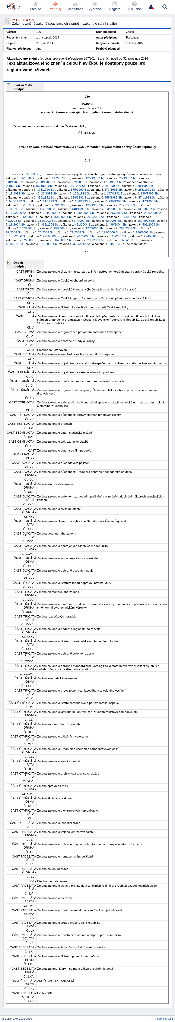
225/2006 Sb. (52, 236)
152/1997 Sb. (15, 209)
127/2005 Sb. (95, 228)
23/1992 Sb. (49, 193)
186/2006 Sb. (145, 232)
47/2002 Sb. (14, 220)
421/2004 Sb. (84, 224)
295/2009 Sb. (96, 240)
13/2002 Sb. (129, 217)
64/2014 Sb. (117, 244)
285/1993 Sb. (118, 201)
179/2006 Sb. (111, 232)
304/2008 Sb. (63, 240)
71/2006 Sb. (78, 232)
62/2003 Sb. (113, 220)
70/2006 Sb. (46, 232)
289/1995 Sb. (61, 205)
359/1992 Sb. (114, 197)
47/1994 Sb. (150, 201)
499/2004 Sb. (118, 224)
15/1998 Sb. (48, 209)
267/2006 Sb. (86, 236)
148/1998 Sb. (81, 209)
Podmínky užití (164, 1018)
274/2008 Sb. (153, 236)
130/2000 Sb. (146, 209)
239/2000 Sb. (86, 212)
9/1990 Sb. (13, 185)
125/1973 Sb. (95, 178)
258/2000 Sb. (153, 212)
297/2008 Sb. (29, 240)
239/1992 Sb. (150, 193)
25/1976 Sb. (127, 178)
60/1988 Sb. (47, 182)
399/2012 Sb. (82, 244)
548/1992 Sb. (18, 201)
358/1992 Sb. (80, 197)
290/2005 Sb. (128, 228)
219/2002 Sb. (47, 220)
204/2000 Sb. (52, 212)
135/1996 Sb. (95, 205)
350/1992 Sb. (46, 197)
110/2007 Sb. (119, 236)
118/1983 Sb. (15, 182)
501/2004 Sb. (151, 224)
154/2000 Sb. (18, 212)
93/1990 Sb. (44, 185)
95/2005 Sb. (62, 228)
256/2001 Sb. (96, 217)
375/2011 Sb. (130, 240)
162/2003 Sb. (146, 220)
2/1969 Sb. (32, 174)
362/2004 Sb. (50, 224)
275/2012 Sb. (48, 244)
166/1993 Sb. (84, 201)
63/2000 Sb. (113, 209)
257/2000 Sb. (119, 212)
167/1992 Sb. (116, 193)
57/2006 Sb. (14, 232)
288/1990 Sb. (145, 185)
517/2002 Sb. (81, 220)
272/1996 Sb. (128, 205)
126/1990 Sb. (77, 185)
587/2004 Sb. (29, 228)
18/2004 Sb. (17, 224)
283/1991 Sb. (147, 189)
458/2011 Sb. (15, 244)
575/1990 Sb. (80, 189)
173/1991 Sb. (114, 189)
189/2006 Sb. (18, 236)
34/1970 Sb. (28, 178)
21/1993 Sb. (51, 201)
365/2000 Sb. (29, 217)
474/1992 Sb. (147, 197)
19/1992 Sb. (17, 193)
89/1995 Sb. (28, 205)
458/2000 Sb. (63, 217)
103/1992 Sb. (82, 193)
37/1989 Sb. (79, 182)
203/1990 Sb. (111, 185)
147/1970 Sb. (61, 178)
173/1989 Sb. (113, 182)
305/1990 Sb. (46, 189)
